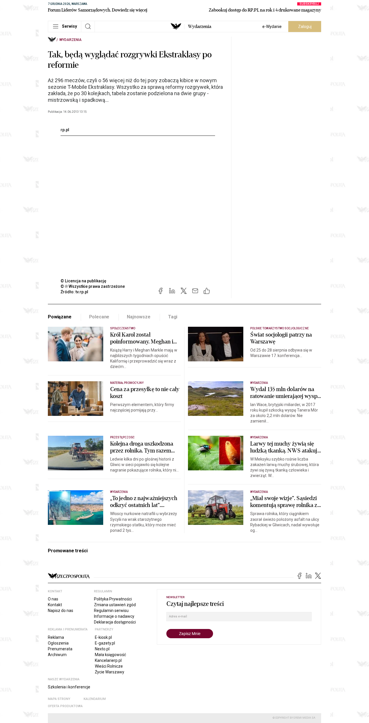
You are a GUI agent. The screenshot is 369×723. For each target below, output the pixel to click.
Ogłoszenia (58, 643)
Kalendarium (95, 699)
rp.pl (65, 129)
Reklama (56, 637)
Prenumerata (60, 649)
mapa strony (59, 699)
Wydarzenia (199, 26)
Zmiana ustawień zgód (115, 604)
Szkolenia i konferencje (69, 687)
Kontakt (55, 604)
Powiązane (59, 317)
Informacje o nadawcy (114, 616)
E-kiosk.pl (103, 637)
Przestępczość (122, 437)
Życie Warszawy (109, 672)
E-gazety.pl (105, 643)
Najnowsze (138, 317)
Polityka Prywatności (113, 599)
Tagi (172, 317)
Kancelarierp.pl (108, 660)
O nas (53, 599)
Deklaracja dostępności (115, 622)
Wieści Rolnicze (109, 666)
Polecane (99, 317)
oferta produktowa (65, 706)
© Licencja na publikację (84, 281)
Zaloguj (305, 26)
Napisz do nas (60, 610)
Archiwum (57, 654)
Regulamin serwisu (111, 610)
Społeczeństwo (122, 328)
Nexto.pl (102, 649)
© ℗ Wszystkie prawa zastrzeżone (93, 286)
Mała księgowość (110, 654)
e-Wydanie (272, 26)
